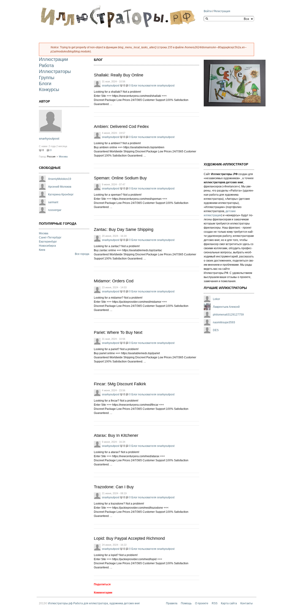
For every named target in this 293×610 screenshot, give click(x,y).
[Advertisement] (227, 131)
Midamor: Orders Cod (113, 281)
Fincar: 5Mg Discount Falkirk (120, 384)
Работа (46, 65)
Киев (42, 249)
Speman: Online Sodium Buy (120, 178)
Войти (208, 11)
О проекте (201, 603)
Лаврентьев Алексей (226, 306)
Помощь (186, 603)
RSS (214, 603)
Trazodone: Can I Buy (114, 487)
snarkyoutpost (49, 138)
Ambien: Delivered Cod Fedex (121, 126)
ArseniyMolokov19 (59, 179)
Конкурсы (49, 89)
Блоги (45, 83)
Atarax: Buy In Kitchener (116, 435)
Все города (82, 254)
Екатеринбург (48, 241)
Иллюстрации (53, 59)
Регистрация (222, 11)
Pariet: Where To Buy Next (118, 332)
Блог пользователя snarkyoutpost (152, 85)
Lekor (216, 299)
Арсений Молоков (59, 186)
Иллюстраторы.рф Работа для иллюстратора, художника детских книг (94, 603)
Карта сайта (229, 603)
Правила (171, 603)
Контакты (246, 603)
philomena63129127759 (228, 314)
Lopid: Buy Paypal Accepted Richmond (129, 538)
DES (216, 330)
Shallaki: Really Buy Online (118, 75)
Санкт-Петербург (50, 237)
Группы (46, 77)
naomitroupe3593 (224, 322)
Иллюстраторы (55, 71)
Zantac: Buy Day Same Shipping (123, 229)
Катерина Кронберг (60, 194)
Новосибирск (47, 245)
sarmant (53, 202)
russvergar (54, 210)
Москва (63, 156)
